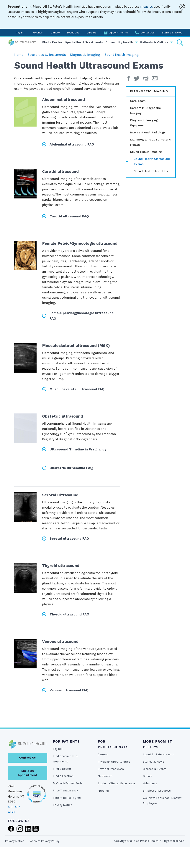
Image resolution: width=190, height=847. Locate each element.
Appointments (118, 32)
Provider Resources (111, 769)
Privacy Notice (62, 805)
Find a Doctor (52, 42)
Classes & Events (154, 769)
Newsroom (105, 776)
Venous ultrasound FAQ (69, 690)
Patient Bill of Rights (67, 797)
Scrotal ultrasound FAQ (69, 538)
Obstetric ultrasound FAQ (71, 468)
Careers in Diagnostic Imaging (145, 110)
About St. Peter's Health (158, 754)
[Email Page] (156, 80)
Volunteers (150, 783)
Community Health (119, 42)
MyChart (38, 32)
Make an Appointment (27, 773)
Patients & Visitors (154, 42)
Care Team (138, 101)
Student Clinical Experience (116, 783)
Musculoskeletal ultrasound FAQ (77, 389)
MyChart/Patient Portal (68, 783)
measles (146, 6)
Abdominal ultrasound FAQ (72, 144)
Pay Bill (20, 32)
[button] (147, 80)
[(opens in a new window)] (129, 80)
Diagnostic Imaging (85, 55)
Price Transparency (65, 790)
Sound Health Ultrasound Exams (152, 161)
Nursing (103, 790)
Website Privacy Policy (44, 841)
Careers (91, 32)
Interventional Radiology (148, 132)
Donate (55, 32)
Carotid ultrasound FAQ (69, 216)
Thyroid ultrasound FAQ (69, 614)
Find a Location (63, 776)
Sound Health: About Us (151, 171)
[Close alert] (182, 6)
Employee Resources (157, 790)
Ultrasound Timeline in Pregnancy (78, 449)
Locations (73, 32)
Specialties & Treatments (84, 42)
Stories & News (172, 32)
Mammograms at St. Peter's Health (150, 142)
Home (18, 55)
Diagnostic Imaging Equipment (144, 122)
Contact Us (148, 32)
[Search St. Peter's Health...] (180, 42)
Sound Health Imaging (121, 55)
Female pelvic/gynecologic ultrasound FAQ (82, 315)
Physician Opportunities (114, 761)
